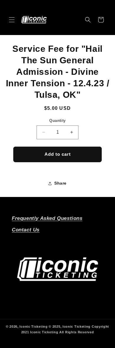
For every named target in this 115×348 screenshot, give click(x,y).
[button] (11, 19)
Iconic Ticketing (33, 326)
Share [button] (60, 183)
